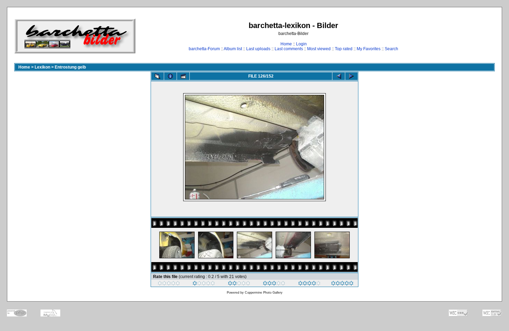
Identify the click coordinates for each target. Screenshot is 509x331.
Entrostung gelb (70, 67)
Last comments (289, 48)
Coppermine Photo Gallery (264, 292)
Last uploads (258, 48)
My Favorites (369, 48)
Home (286, 44)
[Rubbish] (169, 284)
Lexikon (42, 67)
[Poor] (204, 284)
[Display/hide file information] (170, 76)
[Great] (342, 284)
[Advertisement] (473, 35)
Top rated (343, 48)
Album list (233, 48)
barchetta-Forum (204, 48)
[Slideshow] (183, 76)
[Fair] (239, 284)
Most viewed (319, 48)
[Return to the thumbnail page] (157, 76)
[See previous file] (338, 76)
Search (391, 48)
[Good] (274, 284)
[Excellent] (309, 284)
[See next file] (351, 76)
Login (301, 44)
